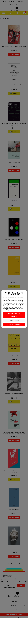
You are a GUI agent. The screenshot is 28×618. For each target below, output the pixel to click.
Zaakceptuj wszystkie (14, 325)
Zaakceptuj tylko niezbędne (14, 314)
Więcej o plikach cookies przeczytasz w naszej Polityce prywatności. (13, 309)
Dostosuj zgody (14, 321)
